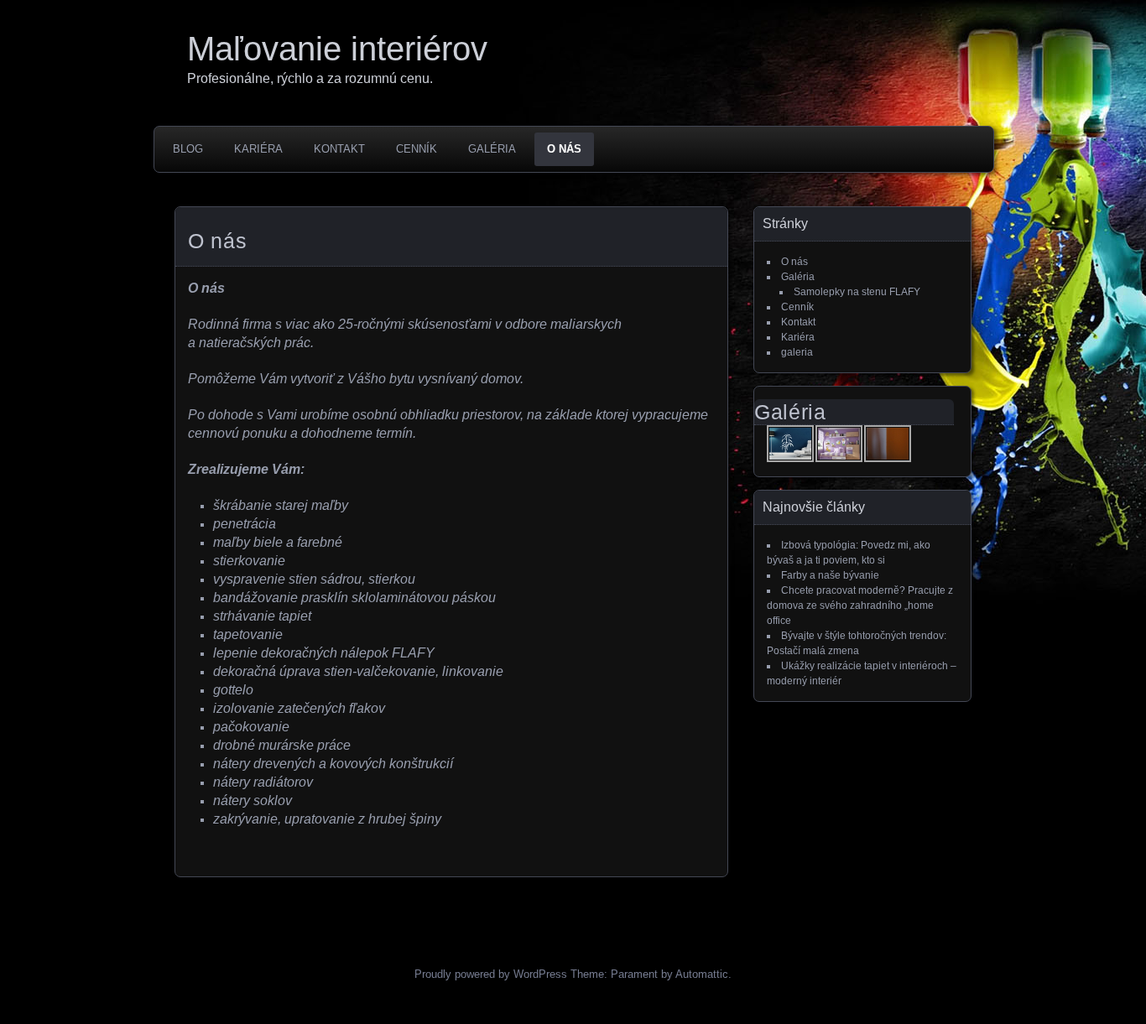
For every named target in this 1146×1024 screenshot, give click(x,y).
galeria (797, 352)
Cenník (416, 149)
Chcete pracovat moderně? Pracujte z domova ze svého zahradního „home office (860, 605)
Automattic (701, 974)
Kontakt (339, 149)
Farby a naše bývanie (830, 575)
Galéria (492, 149)
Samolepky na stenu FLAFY (857, 292)
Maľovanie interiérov (337, 48)
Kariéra (258, 149)
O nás (564, 149)
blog (188, 149)
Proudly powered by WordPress (490, 974)
